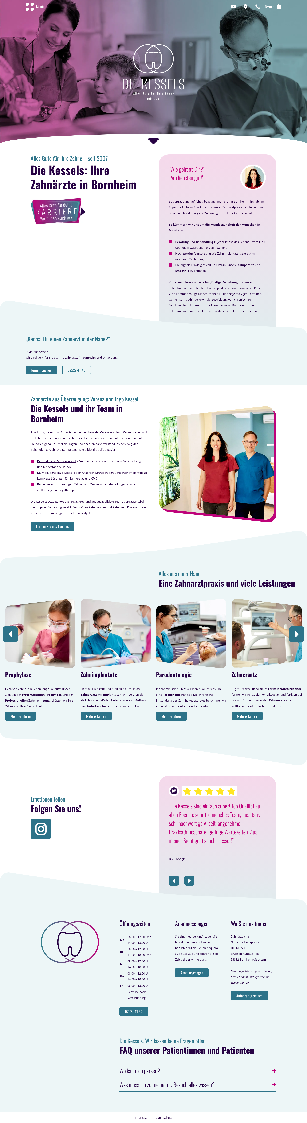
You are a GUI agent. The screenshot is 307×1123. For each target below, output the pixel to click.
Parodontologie (174, 674)
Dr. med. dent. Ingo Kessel (55, 473)
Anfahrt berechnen (249, 996)
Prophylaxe (18, 674)
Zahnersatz (244, 674)
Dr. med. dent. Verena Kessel (56, 461)
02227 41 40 (76, 370)
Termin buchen (41, 370)
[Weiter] (296, 634)
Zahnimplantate (99, 674)
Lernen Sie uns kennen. (52, 526)
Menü (40, 6)
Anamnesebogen (192, 972)
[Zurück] (10, 634)
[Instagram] (41, 829)
